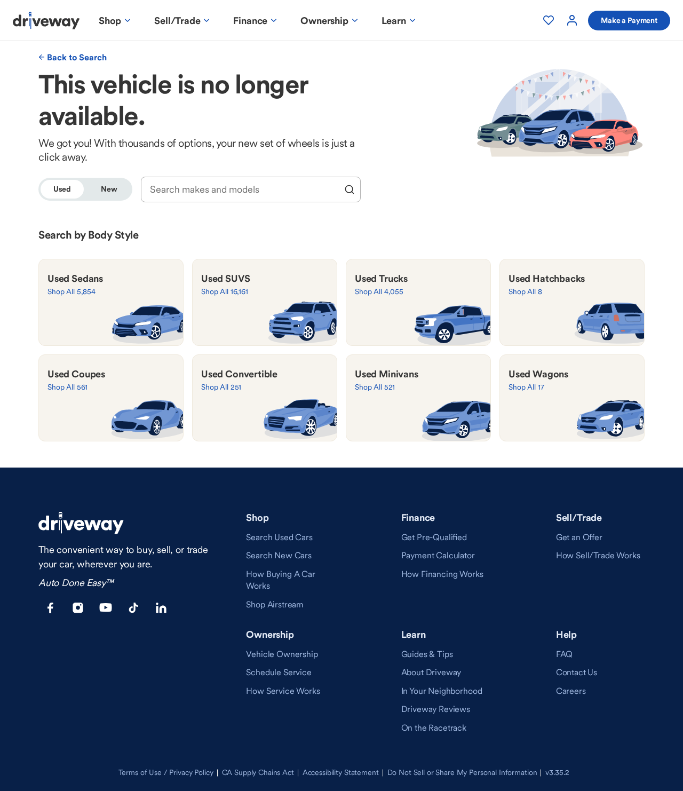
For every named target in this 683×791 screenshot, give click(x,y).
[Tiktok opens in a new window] (133, 608)
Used (62, 189)
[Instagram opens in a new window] (78, 608)
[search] (350, 189)
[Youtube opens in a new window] (105, 608)
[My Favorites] (548, 20)
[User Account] (572, 20)
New (109, 189)
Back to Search (77, 57)
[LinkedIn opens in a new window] (161, 608)
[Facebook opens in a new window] (50, 608)
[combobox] (243, 189)
